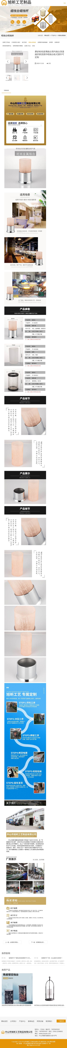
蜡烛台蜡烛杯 (62, 35)
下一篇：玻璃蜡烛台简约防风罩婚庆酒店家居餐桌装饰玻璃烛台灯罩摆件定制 (38, 942)
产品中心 (53, 35)
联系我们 (49, 1021)
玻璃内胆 (57, 42)
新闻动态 (31, 1021)
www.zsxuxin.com (45, 1033)
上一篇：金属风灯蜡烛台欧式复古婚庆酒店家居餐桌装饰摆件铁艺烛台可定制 (12, 942)
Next (26, 61)
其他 (33, 46)
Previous (8, 61)
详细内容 (6, 90)
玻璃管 (51, 42)
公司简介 (13, 1021)
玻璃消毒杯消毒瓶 (18, 46)
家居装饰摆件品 (7, 46)
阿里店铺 (40, 1021)
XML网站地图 (51, 1041)
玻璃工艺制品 (6, 42)
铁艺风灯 (24, 42)
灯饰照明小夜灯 (16, 42)
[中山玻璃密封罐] (33, 19)
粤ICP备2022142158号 (33, 1045)
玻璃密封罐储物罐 (42, 42)
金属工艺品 (27, 46)
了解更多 (61, 1021)
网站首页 (46, 35)
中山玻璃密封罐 (28, 1043)
